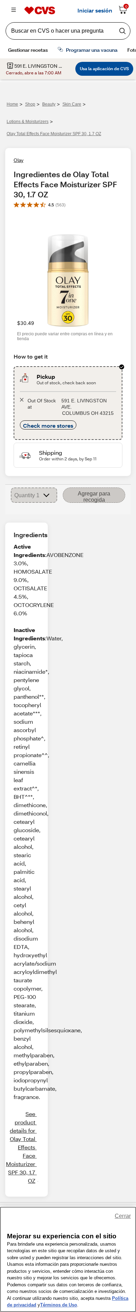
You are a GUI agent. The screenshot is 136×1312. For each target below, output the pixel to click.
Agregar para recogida (94, 497)
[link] (20, 1147)
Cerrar (123, 1216)
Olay (18, 160)
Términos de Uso (58, 1304)
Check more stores (48, 425)
